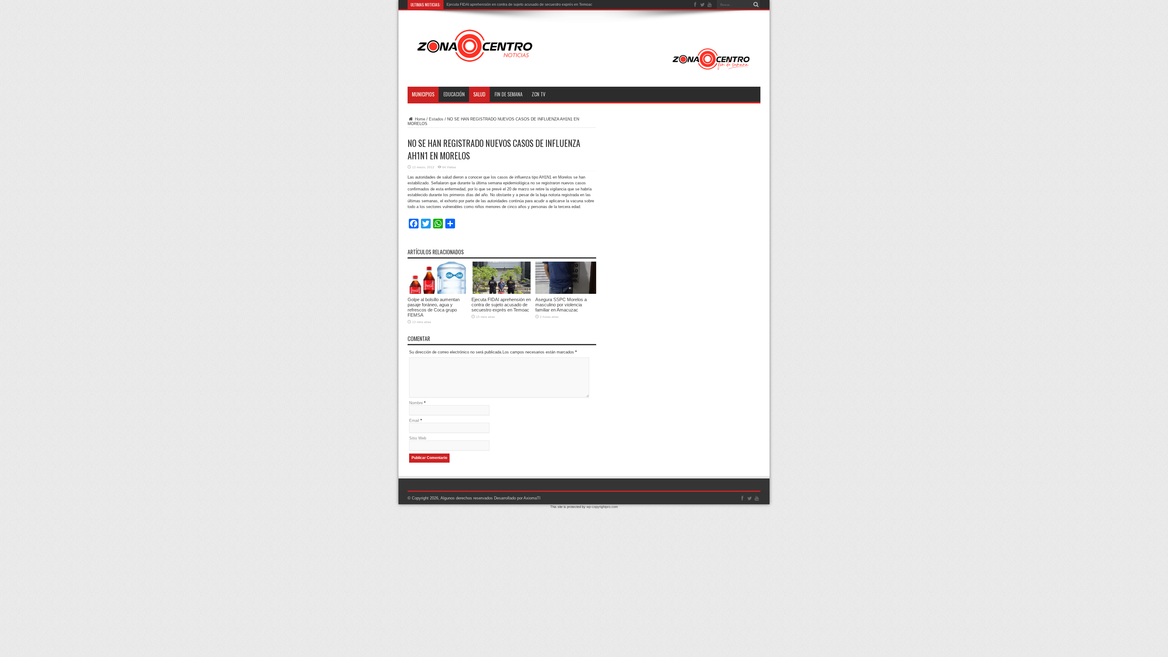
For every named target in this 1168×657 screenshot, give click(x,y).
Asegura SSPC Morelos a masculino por (480, 4)
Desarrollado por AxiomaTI (517, 498)
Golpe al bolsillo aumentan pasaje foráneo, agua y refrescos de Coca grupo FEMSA (434, 307)
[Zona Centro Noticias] (584, 71)
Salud (479, 94)
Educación (454, 94)
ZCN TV (538, 94)
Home (419, 119)
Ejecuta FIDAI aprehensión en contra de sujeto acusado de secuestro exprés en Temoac (501, 304)
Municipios (423, 94)
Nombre (416, 403)
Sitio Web (417, 438)
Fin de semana (509, 94)
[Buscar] (755, 4)
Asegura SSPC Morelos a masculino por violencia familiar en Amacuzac (561, 304)
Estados (436, 119)
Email (414, 420)
